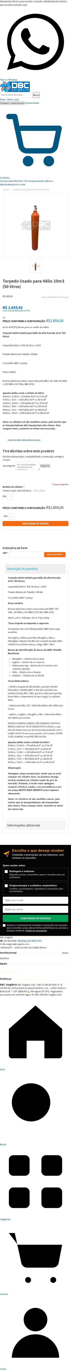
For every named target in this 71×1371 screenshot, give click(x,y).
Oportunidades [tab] (32, 103)
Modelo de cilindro (13, 487)
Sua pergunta (9, 465)
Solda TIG (21, 181)
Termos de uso (56, 979)
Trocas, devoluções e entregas (22, 963)
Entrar (9, 99)
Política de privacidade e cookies (28, 979)
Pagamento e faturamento (52, 963)
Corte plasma (32, 181)
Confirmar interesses (35, 918)
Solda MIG (12, 181)
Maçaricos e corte (17, 184)
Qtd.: (5, 496)
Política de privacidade (36, 930)
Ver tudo (4, 181)
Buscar (36, 95)
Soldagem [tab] (4, 103)
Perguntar (45, 465)
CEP (5, 553)
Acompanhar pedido (9, 971)
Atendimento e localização (46, 953)
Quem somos (23, 953)
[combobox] (16, 95)
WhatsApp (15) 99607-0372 (30, 940)
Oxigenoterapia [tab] (17, 103)
